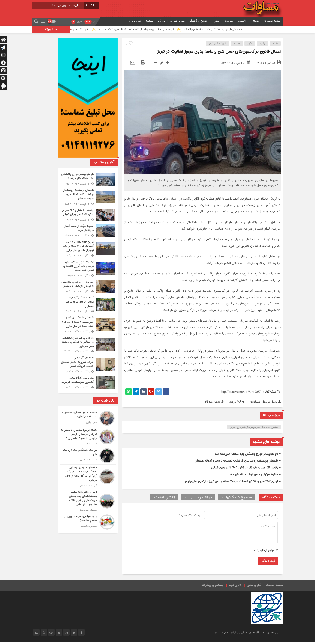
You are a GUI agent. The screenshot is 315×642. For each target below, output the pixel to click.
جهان (217, 21)
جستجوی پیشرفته (212, 585)
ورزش (161, 21)
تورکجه (149, 21)
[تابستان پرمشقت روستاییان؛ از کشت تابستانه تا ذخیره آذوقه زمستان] (88, 197)
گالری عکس (254, 585)
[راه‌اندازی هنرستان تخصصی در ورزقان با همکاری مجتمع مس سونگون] (88, 345)
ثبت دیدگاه (268, 561)
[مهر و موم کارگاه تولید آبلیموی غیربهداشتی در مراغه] (88, 382)
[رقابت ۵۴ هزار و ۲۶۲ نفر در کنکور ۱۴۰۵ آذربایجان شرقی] (88, 215)
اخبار (250, 43)
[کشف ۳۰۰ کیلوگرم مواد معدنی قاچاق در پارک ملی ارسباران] (88, 305)
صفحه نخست (272, 21)
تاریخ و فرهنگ (198, 21)
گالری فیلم (235, 585)
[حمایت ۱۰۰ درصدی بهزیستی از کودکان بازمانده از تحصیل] (88, 287)
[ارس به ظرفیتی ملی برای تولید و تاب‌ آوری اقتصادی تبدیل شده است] (88, 269)
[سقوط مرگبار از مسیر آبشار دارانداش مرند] (88, 231)
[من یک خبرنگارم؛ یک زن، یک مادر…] (88, 455)
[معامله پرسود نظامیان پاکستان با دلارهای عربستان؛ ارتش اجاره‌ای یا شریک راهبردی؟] (88, 437)
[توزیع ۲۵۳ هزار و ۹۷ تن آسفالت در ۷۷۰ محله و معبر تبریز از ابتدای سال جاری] (88, 249)
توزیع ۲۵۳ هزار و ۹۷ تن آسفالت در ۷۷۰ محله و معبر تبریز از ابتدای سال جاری (231, 481)
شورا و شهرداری (217, 43)
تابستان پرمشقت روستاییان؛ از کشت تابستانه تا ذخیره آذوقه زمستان (165, 29)
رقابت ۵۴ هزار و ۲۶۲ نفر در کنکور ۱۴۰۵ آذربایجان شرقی (87, 29)
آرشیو (263, 43)
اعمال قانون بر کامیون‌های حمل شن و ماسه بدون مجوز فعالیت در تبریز (219, 51)
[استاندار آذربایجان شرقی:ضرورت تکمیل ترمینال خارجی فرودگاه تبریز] (88, 365)
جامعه (256, 21)
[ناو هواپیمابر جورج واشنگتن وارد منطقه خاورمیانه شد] (88, 179)
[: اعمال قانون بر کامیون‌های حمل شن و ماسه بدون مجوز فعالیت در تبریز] (132, 63)
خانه (275, 43)
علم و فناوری (177, 21)
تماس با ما (135, 21)
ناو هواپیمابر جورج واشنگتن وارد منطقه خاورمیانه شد (242, 29)
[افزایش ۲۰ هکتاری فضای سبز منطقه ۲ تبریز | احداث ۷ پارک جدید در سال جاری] (88, 325)
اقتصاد (242, 21)
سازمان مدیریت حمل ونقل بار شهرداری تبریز (254, 427)
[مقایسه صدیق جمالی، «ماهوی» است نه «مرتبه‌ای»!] (88, 418)
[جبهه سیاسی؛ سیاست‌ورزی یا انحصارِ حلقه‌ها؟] (88, 521)
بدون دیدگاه (212, 401)
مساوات (255, 401)
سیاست (229, 21)
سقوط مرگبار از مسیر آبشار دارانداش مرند (253, 474)
